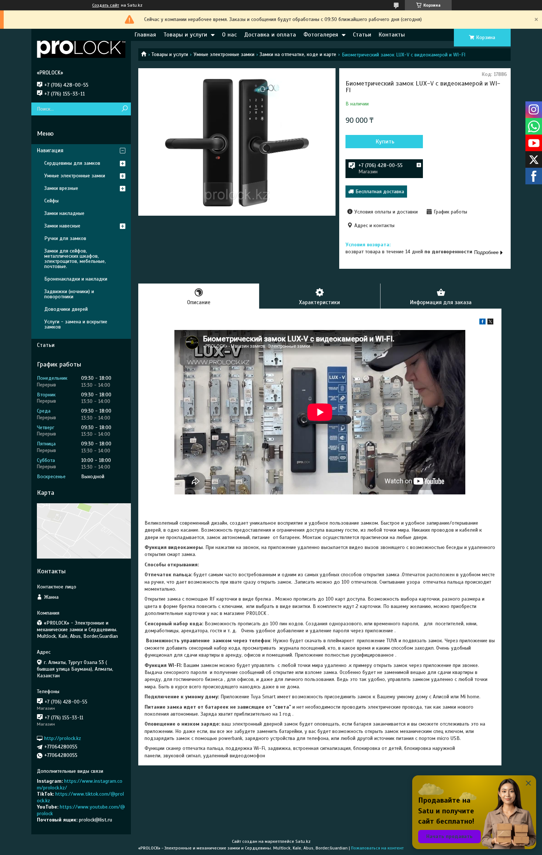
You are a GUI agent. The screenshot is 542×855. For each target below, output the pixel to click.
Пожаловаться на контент (377, 848)
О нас (229, 34)
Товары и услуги (185, 34)
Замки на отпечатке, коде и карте (298, 54)
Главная (145, 34)
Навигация (50, 150)
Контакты (392, 34)
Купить (385, 141)
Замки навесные (62, 226)
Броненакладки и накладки (75, 279)
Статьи (362, 34)
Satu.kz (302, 841)
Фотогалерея (320, 34)
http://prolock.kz (62, 738)
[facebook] (482, 323)
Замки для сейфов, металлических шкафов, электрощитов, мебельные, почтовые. (75, 259)
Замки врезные (61, 188)
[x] (490, 323)
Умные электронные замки (224, 54)
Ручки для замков (65, 238)
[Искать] (124, 108)
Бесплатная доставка (379, 191)
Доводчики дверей (66, 309)
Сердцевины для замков (72, 163)
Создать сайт (105, 5)
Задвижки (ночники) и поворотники (69, 294)
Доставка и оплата (270, 34)
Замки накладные (64, 213)
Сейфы (51, 201)
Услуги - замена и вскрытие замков (75, 324)
